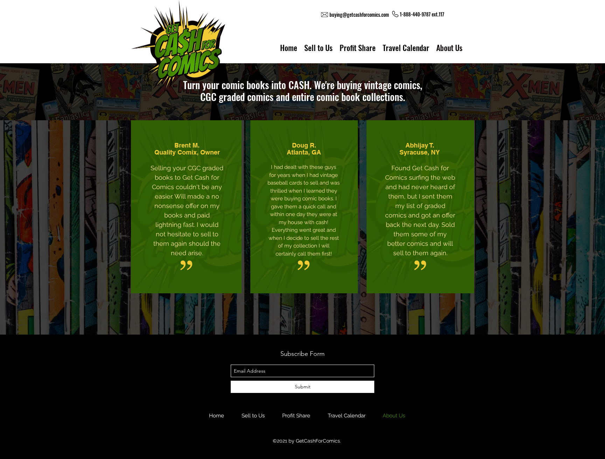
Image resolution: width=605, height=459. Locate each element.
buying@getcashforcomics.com (359, 14)
